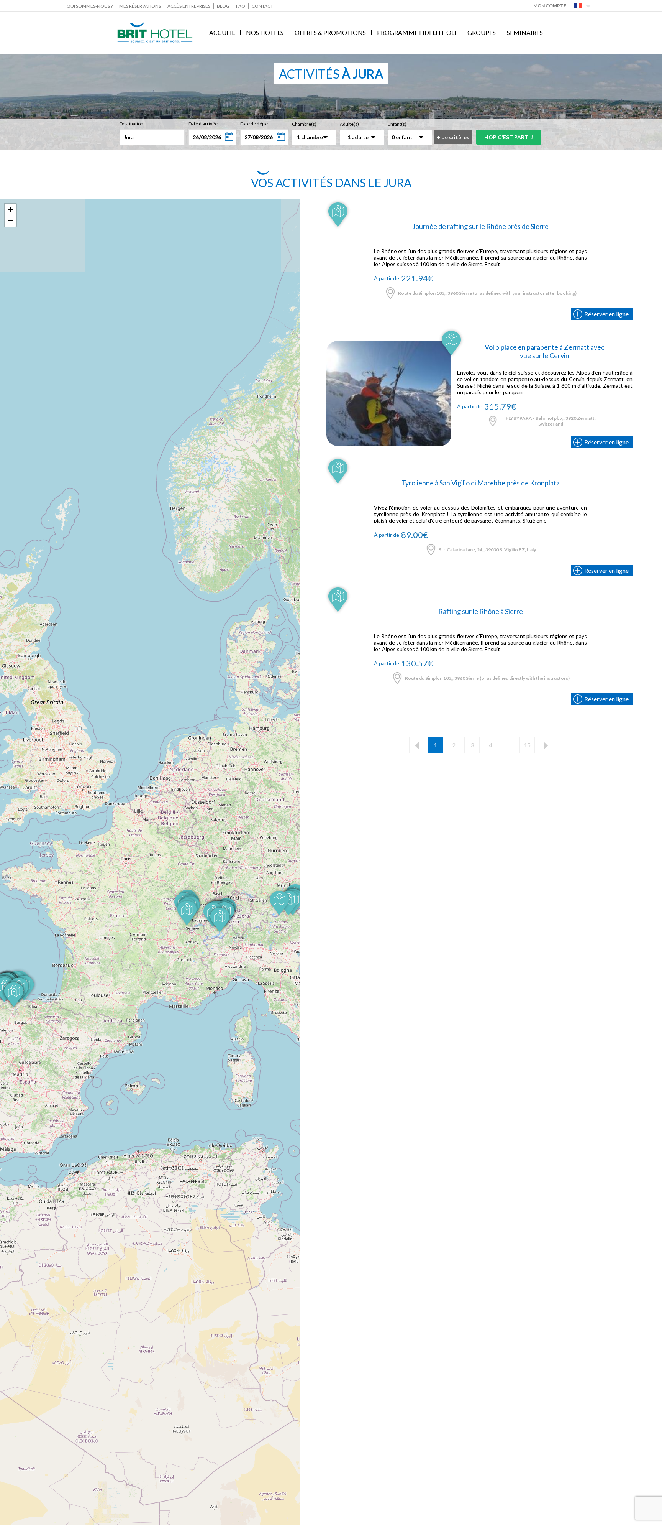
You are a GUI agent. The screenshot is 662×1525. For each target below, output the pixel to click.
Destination (131, 124)
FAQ (240, 6)
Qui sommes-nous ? (90, 6)
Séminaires (525, 32)
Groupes (481, 32)
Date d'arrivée (203, 124)
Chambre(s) (304, 124)
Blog (223, 6)
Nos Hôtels (264, 32)
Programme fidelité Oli (416, 32)
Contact (262, 6)
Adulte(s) (349, 124)
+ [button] (10, 209)
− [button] (10, 220)
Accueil (222, 32)
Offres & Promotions (330, 32)
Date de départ (255, 124)
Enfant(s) (397, 124)
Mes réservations (140, 6)
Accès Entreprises (188, 6)
